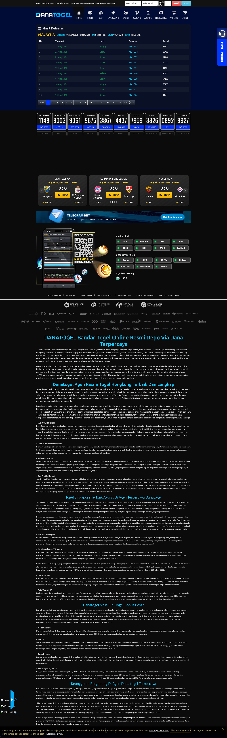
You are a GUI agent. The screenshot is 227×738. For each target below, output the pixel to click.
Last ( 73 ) (129, 102)
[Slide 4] (116, 202)
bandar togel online (96, 378)
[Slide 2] (112, 202)
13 (108, 102)
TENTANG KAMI (54, 295)
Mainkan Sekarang (172, 217)
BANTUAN (70, 295)
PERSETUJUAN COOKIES (170, 295)
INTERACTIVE (161, 18)
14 (114, 102)
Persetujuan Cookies (159, 730)
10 (90, 102)
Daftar (186, 3)
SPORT (126, 18)
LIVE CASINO (113, 18)
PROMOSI (174, 18)
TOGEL (90, 18)
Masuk (176, 3)
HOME (79, 18)
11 (96, 102)
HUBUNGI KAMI (124, 295)
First (42, 102)
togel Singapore (82, 593)
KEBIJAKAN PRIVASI (145, 295)
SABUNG (137, 18)
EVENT (185, 18)
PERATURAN (86, 295)
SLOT (101, 18)
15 (120, 102)
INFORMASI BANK (105, 295)
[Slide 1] (110, 202)
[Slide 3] (114, 202)
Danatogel (64, 350)
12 (102, 102)
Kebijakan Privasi (54, 734)
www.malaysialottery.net (78, 35)
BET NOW (62, 195)
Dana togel (41, 406)
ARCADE (148, 18)
